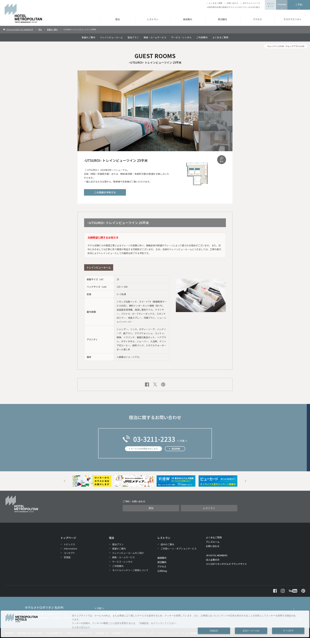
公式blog (162, 570)
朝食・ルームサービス (155, 37)
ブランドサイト (270, 4)
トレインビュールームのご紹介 (128, 552)
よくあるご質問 (215, 3)
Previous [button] (64, 481)
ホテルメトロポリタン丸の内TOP (19, 29)
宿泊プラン (133, 37)
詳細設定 (214, 631)
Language (281, 4)
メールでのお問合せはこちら (144, 448)
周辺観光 (222, 19)
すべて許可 (288, 631)
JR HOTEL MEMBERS (216, 555)
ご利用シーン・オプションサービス (179, 548)
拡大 (221, 161)
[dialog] (155, 624)
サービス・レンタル (181, 37)
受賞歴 (67, 557)
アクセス (257, 19)
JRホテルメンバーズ (251, 3)
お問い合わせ (232, 3)
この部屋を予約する (105, 192)
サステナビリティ (292, 19)
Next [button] (245, 481)
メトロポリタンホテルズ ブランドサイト (226, 563)
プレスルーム (212, 541)
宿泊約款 (176, 448)
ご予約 (298, 4)
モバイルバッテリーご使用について (130, 570)
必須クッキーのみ (251, 631)
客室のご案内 (52, 29)
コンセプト (69, 552)
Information (70, 548)
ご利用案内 (202, 37)
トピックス (69, 544)
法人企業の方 (212, 559)
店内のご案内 (167, 544)
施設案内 (187, 19)
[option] (92, 481)
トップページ (68, 538)
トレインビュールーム (111, 37)
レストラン (152, 19)
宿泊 (117, 19)
